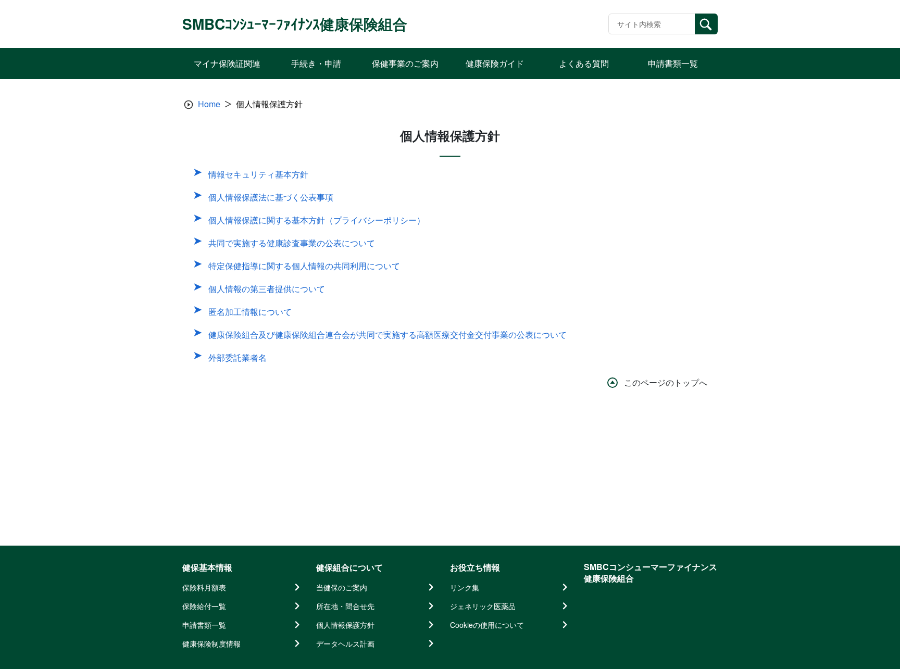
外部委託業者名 (237, 357)
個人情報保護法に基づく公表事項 (270, 197)
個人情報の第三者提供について (266, 289)
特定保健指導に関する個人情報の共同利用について (304, 266)
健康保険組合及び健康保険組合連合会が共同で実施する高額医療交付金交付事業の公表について (387, 334)
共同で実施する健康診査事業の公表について (291, 243)
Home (209, 104)
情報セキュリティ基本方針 (258, 174)
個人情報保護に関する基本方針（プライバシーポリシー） (316, 220)
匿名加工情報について (250, 312)
